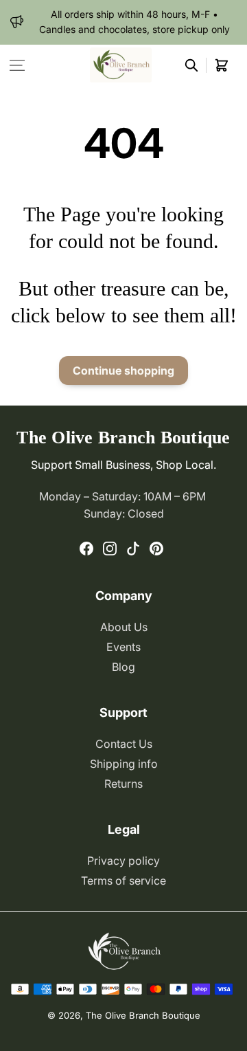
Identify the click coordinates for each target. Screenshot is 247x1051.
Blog (123, 667)
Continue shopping (123, 370)
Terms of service (123, 880)
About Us (124, 627)
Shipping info (124, 764)
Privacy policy (123, 860)
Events (123, 647)
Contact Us (123, 744)
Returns (123, 783)
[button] (17, 65)
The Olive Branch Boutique (143, 1015)
